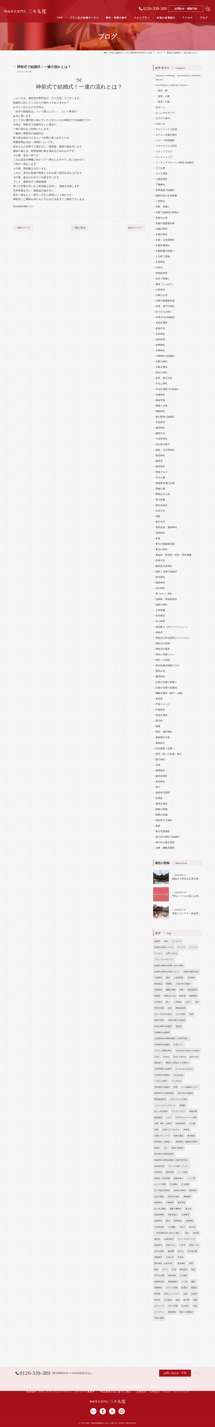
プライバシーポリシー (164, 959)
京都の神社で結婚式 (176, 1020)
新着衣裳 (193, 1111)
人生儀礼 (172, 1227)
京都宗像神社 (163, 245)
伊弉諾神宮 (161, 273)
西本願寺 (191, 1136)
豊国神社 (160, 770)
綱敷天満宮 (171, 990)
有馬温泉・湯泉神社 (166, 527)
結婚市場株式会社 (191, 972)
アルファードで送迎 (166, 129)
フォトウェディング (186, 1239)
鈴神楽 (159, 798)
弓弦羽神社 (161, 439)
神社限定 (183, 1269)
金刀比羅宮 (159, 1251)
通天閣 (157, 1294)
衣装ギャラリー (159, 1386)
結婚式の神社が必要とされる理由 (168, 965)
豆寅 (158, 765)
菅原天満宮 (161, 715)
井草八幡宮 (159, 1318)
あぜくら (160, 107)
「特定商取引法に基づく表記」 (167, 1233)
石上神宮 (160, 621)
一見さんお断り (161, 1081)
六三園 (192, 1123)
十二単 (184, 1282)
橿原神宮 (160, 582)
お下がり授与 (163, 118)
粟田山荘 (160, 671)
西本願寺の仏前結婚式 (164, 1093)
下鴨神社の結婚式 (162, 1044)
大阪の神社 (161, 361)
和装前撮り (173, 1215)
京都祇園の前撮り (165, 251)
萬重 (158, 726)
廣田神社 (160, 428)
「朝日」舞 (161, 90)
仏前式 (159, 267)
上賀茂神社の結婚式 (163, 1069)
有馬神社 (160, 533)
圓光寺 (157, 1239)
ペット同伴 (182, 1172)
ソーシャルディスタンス (164, 1105)
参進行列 (160, 328)
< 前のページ (22, 227)
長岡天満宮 (161, 803)
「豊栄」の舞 (163, 101)
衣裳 (195, 1306)
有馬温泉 (158, 990)
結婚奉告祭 (159, 1282)
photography (179, 1075)
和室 (191, 1263)
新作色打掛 (159, 1166)
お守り (188, 1002)
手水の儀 (160, 477)
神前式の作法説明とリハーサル (172, 638)
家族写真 (160, 400)
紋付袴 (186, 1300)
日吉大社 (160, 511)
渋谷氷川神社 (173, 1196)
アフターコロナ (178, 1111)
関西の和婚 (161, 815)
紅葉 (174, 1269)
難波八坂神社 (177, 1148)
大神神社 (160, 350)
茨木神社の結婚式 (162, 1087)
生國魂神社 (173, 1282)
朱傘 (158, 538)
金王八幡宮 (159, 1196)
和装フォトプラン (172, 1294)
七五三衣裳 (173, 1306)
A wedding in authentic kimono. (172, 85)
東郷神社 (187, 1196)
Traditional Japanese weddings (187, 1050)
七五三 (182, 1227)
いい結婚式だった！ (190, 1087)
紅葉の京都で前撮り (166, 682)
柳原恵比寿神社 (164, 566)
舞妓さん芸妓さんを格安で (177, 1063)
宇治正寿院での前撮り (167, 389)
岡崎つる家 (161, 405)
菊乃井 (159, 720)
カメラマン (159, 1312)
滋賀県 (178, 1026)
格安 (193, 1269)
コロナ (169, 1117)
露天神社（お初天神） (164, 1263)
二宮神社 (160, 201)
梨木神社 (160, 577)
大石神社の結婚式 (162, 1075)
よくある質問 (108, 1386)
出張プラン (178, 1044)
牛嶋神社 (170, 1202)
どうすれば (176, 1081)
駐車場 (182, 996)
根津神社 (158, 1202)
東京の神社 (161, 549)
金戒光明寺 (169, 1239)
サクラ (165, 1269)
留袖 (195, 1300)
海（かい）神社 (164, 593)
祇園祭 (182, 1105)
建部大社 (160, 433)
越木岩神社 (161, 776)
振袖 (178, 1300)
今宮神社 (160, 262)
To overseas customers (184, 1069)
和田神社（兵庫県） (163, 1142)
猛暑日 (184, 1288)
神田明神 (172, 1312)
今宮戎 (181, 1257)
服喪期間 (158, 1117)
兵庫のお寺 (161, 295)
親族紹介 (160, 743)
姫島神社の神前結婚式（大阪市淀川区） (171, 1160)
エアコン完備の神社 (166, 135)
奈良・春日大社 (164, 378)
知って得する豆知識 (87, 1386)
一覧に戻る (79, 227)
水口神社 (160, 588)
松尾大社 (160, 560)
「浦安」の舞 (163, 96)
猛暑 (185, 1294)
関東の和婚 (161, 809)
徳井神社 (160, 466)
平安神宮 (160, 422)
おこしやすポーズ (165, 113)
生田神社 (160, 615)
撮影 (193, 1282)
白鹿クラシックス (162, 1136)
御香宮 (159, 461)
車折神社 (160, 781)
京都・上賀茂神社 (165, 240)
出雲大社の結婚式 (165, 317)
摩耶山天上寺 (163, 494)
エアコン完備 (172, 1288)
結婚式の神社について (164, 947)
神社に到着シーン (165, 654)
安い (166, 1148)
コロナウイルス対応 (166, 146)
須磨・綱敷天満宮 (165, 848)
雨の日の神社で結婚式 (167, 837)
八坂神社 (160, 289)
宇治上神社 (161, 383)
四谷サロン (171, 1245)
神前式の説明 (163, 643)
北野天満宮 (161, 322)
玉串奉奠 (160, 610)
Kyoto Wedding (180, 1057)
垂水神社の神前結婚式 (164, 1154)
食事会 (186, 1130)
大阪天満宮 (161, 367)
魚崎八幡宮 (178, 1136)
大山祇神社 (159, 1227)
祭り (168, 1002)
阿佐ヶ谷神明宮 (186, 1312)
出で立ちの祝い (164, 311)
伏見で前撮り (163, 278)
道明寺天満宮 (163, 792)
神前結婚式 (180, 1008)
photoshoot (194, 1057)
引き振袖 (168, 1300)
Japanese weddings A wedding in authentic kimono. (178, 77)
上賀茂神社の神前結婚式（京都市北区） (171, 1038)
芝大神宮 (185, 1184)
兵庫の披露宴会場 (165, 300)
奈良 (170, 1008)
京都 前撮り (163, 206)
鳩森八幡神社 (175, 1209)
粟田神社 (160, 676)
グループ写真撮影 (165, 140)
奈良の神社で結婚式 (163, 1026)
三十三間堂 (161, 173)
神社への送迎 (163, 660)
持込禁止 (185, 1306)
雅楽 (158, 826)
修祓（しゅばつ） (165, 284)
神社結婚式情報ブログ (23, 206)
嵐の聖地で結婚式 (165, 416)
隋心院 (196, 1233)
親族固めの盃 (163, 737)
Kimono (166, 1057)
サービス (181, 947)
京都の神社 (161, 234)
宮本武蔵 (172, 1275)
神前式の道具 (163, 649)
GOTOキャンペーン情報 (186, 1117)
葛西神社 (158, 1288)
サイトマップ (181, 1392)
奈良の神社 (161, 372)
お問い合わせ (172, 953)
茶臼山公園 (159, 1275)
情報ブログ (161, 472)
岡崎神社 (160, 411)
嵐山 (187, 1233)
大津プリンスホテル (171, 1130)
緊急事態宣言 (160, 1099)
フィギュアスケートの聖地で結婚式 (175, 162)
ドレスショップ (164, 157)
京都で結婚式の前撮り (167, 212)
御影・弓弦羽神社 (165, 450)
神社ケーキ (194, 1245)
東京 (168, 1221)
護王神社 (160, 759)
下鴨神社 (160, 184)
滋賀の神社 (161, 604)
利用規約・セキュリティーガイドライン (49, 1392)
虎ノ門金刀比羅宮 (162, 1190)
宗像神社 (160, 394)
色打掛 (157, 1300)
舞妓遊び (158, 1063)
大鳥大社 (170, 1257)
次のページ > (135, 227)
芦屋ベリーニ (163, 704)
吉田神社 (160, 334)
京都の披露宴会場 (165, 223)
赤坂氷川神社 (179, 1190)
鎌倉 (156, 1269)
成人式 (192, 1227)
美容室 (159, 698)
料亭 (176, 1087)
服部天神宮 (159, 1020)
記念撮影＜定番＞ (165, 748)
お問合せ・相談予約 (185, 8)
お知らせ (160, 124)
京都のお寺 (161, 218)
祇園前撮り (178, 1178)
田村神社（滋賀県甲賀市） (187, 1142)
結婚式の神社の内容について (166, 972)
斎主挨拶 (160, 499)
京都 (191, 1014)
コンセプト (176, 941)
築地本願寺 (159, 1215)
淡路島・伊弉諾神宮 (166, 599)
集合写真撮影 (163, 831)
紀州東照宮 (180, 1123)
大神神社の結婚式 (165, 356)
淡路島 (157, 996)
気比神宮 (158, 1245)
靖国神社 (158, 1257)
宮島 (156, 1130)
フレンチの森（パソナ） (178, 1166)
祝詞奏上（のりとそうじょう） (172, 627)
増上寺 (188, 1209)
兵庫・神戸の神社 (165, 306)
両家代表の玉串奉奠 (166, 195)
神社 (166, 941)
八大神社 (183, 1275)
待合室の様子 (163, 444)
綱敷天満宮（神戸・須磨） (170, 693)
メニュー (193, 947)
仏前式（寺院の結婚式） (38, 1386)
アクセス (158, 953)
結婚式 (157, 941)
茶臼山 (181, 1251)
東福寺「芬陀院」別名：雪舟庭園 (173, 555)
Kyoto (156, 1057)
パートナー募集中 (85, 1392)
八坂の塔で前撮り (183, 984)
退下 (158, 787)
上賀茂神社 (161, 179)
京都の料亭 (161, 229)
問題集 (169, 984)
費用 (168, 978)
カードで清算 (160, 1184)
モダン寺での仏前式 (163, 1014)
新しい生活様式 (161, 1111)
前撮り (157, 1148)
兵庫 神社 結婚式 (163, 1123)
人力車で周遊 (163, 256)
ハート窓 (191, 1178)
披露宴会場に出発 (165, 483)
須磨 (181, 990)
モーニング (159, 1306)
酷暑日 (194, 1288)
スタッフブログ (164, 151)
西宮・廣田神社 (164, 732)
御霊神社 (160, 455)
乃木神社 (174, 1184)
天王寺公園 (192, 1251)
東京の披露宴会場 (165, 544)
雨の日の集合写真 (165, 842)
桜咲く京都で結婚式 (166, 571)
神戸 (197, 1002)
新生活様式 (161, 505)
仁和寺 (182, 1245)
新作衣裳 (170, 1172)
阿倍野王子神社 (164, 820)
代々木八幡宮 (160, 1209)
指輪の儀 (160, 488)
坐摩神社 (160, 345)
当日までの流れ (63, 1386)
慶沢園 (171, 1251)
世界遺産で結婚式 (165, 190)
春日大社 (160, 522)
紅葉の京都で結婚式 (166, 687)
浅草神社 (178, 1221)
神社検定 (158, 984)
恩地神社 (181, 1263)
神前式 (159, 632)
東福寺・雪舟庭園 (162, 1178)
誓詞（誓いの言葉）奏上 (169, 754)
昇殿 (158, 516)
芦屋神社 (160, 709)
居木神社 (181, 1202)
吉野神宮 (160, 339)
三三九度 (160, 168)
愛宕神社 (193, 1190)
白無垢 (194, 1294)
